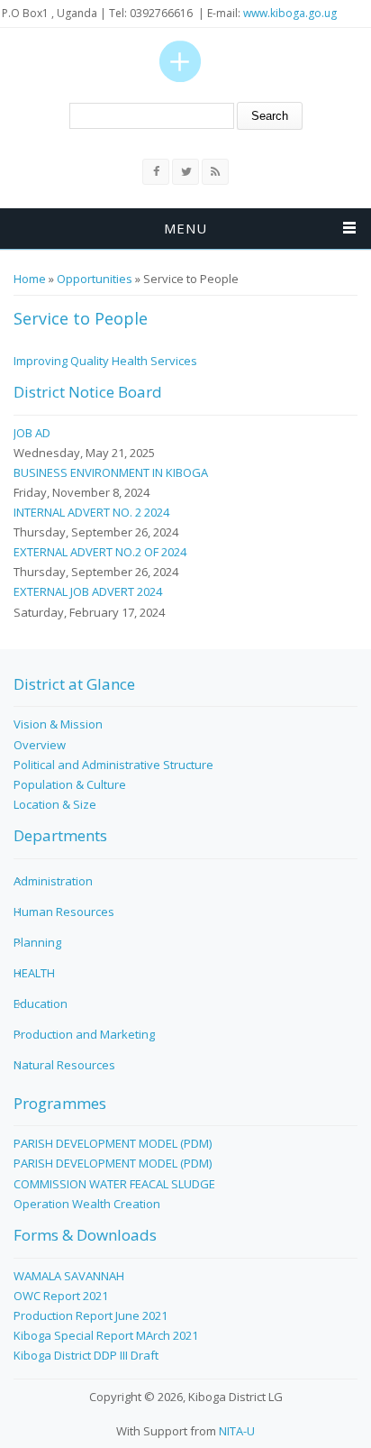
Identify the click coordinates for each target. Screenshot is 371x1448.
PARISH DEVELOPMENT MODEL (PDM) (113, 1143)
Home (30, 278)
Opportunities (94, 278)
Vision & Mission (58, 724)
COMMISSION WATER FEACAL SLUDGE (114, 1184)
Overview (40, 745)
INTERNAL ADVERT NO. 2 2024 (91, 512)
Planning (37, 942)
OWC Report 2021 (61, 1296)
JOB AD (32, 433)
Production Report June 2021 (90, 1315)
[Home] (180, 61)
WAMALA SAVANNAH (69, 1276)
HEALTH (34, 973)
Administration (53, 881)
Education (41, 1003)
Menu (185, 228)
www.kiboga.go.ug (290, 13)
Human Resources (64, 911)
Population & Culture (70, 784)
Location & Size (55, 804)
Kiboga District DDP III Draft (86, 1355)
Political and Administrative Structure (113, 764)
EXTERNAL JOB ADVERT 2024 (88, 591)
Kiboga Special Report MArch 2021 (106, 1335)
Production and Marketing (84, 1034)
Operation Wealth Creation (87, 1204)
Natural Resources (64, 1065)
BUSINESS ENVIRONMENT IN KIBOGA (111, 472)
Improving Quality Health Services (105, 361)
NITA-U (237, 1431)
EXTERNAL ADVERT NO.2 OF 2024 (100, 552)
